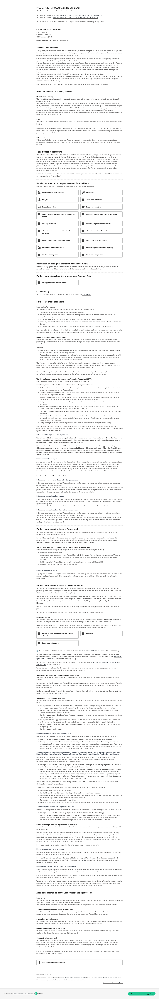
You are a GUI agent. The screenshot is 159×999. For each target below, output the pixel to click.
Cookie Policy (86, 294)
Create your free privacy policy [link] (142, 994)
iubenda (115, 978)
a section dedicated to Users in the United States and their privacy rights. (78, 15)
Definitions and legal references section (91, 651)
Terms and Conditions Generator (103, 978)
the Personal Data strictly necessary (63, 980)
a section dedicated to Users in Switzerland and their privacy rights (75, 17)
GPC (83, 860)
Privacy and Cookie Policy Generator (75, 978)
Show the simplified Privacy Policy (113, 983)
